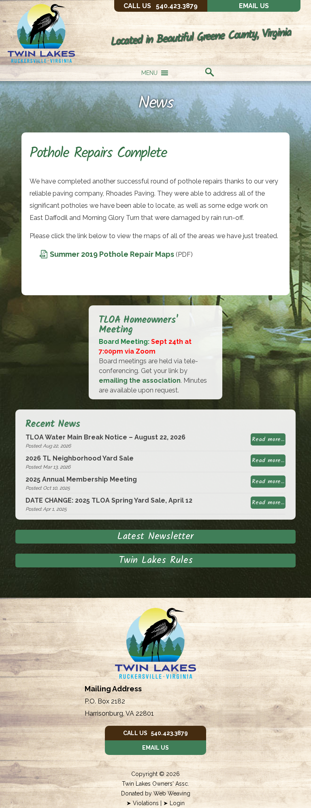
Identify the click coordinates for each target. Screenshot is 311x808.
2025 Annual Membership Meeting (81, 479)
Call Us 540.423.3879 (155, 733)
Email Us (254, 6)
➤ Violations (142, 803)
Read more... (268, 439)
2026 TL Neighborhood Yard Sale (80, 458)
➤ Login (174, 803)
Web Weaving (171, 793)
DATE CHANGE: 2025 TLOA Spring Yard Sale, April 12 (109, 500)
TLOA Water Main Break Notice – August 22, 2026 (105, 437)
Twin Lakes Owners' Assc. (155, 783)
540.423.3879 (161, 6)
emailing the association (140, 380)
